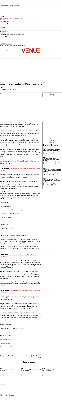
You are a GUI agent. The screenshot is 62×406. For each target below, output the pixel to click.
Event (44, 148)
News (6, 82)
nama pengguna (4, 9)
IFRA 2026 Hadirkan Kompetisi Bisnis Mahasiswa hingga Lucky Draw (51, 150)
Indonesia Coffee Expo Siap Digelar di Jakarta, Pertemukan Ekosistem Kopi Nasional (52, 170)
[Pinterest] (53, 89)
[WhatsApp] (57, 89)
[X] (54, 51)
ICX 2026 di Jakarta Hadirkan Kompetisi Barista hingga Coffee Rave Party (51, 159)
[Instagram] (52, 51)
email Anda (2, 27)
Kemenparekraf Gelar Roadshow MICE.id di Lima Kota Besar (31, 370)
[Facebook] (49, 51)
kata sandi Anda (4, 14)
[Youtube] (57, 51)
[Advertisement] (52, 130)
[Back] (0, 2)
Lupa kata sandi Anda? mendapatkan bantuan (11, 18)
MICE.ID (5, 351)
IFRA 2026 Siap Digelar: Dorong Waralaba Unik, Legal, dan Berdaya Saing (51, 180)
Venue (15, 89)
